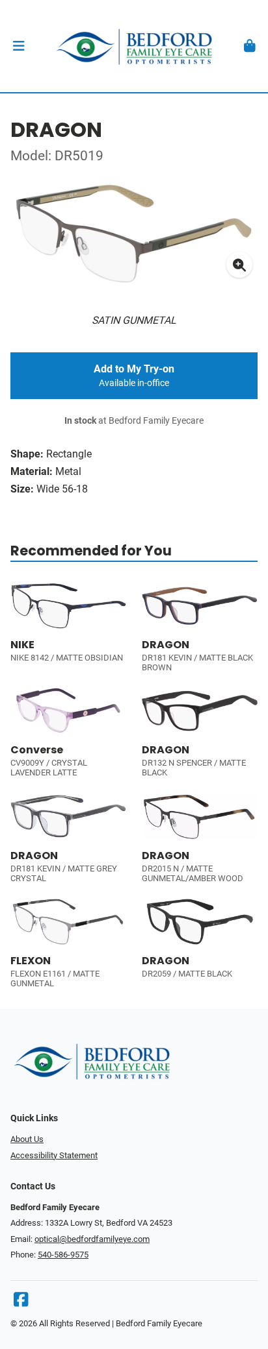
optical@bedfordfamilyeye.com (92, 1239)
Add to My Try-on (134, 376)
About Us (27, 1139)
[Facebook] (20, 1302)
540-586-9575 (63, 1254)
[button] (18, 46)
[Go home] (134, 46)
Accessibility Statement (54, 1155)
